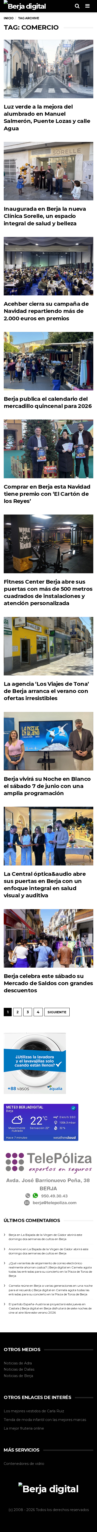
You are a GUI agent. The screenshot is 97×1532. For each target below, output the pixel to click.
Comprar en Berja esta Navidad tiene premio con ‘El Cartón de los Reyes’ (47, 494)
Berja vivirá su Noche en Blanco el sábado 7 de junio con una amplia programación (47, 786)
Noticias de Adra (18, 1363)
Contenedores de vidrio (24, 1463)
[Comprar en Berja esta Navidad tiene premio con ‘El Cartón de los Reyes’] (48, 449)
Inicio (9, 18)
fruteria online (32, 1428)
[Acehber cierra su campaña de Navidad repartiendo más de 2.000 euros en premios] (48, 266)
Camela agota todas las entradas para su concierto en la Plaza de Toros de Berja (50, 1271)
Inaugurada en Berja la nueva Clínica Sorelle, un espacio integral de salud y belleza (45, 216)
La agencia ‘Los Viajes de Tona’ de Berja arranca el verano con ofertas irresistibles (46, 691)
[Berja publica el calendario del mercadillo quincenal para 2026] (48, 361)
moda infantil (33, 1419)
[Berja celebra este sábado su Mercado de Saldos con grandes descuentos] (48, 938)
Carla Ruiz (55, 1411)
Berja (28, 1376)
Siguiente (57, 1012)
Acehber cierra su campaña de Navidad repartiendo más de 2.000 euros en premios (46, 311)
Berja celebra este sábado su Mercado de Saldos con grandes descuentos (48, 983)
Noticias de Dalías (19, 1369)
